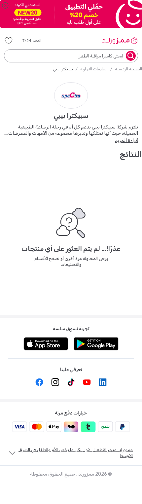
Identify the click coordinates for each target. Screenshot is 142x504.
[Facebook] (39, 382)
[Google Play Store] (96, 343)
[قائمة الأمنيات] (8, 40)
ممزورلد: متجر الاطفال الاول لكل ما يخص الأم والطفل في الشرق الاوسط (75, 452)
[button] (36, 40)
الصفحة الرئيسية (128, 69)
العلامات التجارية (94, 69)
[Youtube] (87, 382)
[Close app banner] (5, 5)
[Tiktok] (71, 382)
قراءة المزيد (126, 140)
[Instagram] (55, 382)
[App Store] (45, 343)
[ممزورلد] (119, 41)
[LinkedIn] (103, 382)
